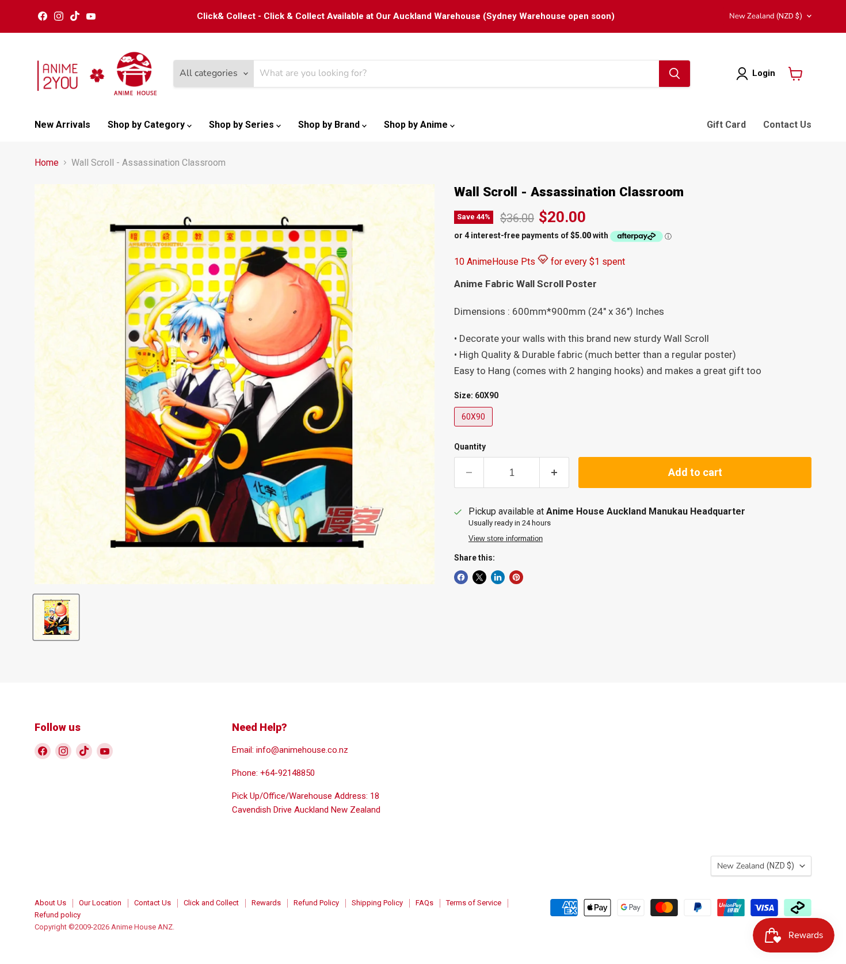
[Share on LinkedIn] (498, 577)
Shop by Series (242, 124)
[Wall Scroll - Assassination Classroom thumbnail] (56, 617)
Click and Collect (211, 902)
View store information (505, 539)
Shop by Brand (330, 124)
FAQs (424, 902)
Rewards (266, 902)
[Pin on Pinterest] (516, 577)
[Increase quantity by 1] (554, 473)
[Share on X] (479, 577)
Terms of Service (473, 902)
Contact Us (787, 124)
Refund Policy (316, 902)
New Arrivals (62, 124)
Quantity (470, 446)
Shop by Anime (417, 124)
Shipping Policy (377, 902)
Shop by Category (147, 124)
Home (47, 163)
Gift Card (726, 124)
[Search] (674, 73)
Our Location (100, 902)
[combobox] (456, 73)
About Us (50, 902)
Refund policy (58, 914)
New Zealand (765, 16)
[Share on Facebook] (461, 577)
